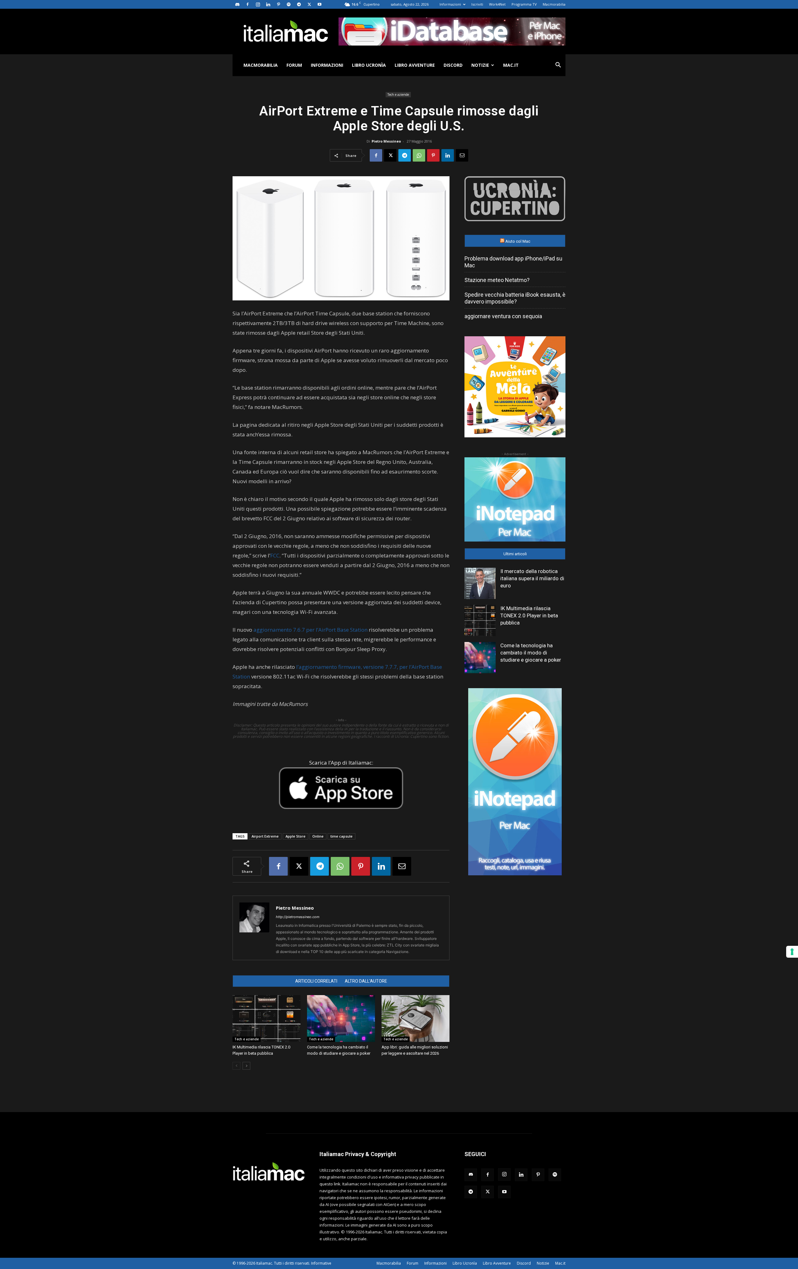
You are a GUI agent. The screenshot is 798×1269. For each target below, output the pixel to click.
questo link (330, 1184)
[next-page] (246, 1066)
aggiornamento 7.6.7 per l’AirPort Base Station (310, 629)
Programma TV (524, 4)
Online (318, 836)
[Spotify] (288, 4)
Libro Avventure (415, 65)
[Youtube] (319, 4)
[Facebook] (247, 4)
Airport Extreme (265, 836)
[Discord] (237, 4)
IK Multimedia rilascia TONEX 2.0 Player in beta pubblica (529, 615)
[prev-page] (236, 1066)
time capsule (341, 836)
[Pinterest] (278, 4)
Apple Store (295, 836)
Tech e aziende (398, 94)
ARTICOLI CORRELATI (316, 981)
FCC (274, 555)
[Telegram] (299, 4)
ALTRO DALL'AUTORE (366, 981)
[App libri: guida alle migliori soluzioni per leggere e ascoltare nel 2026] (415, 1018)
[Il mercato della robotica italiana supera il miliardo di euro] (480, 583)
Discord (453, 65)
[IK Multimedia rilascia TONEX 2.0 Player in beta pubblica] (266, 1018)
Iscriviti (477, 4)
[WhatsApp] (419, 155)
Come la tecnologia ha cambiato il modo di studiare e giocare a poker (530, 652)
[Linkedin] (268, 4)
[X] (309, 4)
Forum (294, 65)
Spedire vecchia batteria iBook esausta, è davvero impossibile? (514, 298)
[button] (557, 66)
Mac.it (511, 65)
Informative (321, 1263)
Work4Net (497, 4)
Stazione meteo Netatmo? (497, 280)
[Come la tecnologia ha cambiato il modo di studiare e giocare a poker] (341, 1018)
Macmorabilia (554, 4)
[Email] (462, 155)
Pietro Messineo (386, 141)
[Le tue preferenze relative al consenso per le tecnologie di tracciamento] (792, 952)
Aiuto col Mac (517, 241)
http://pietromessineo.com (298, 917)
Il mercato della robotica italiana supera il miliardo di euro (532, 578)
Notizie (480, 65)
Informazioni (450, 4)
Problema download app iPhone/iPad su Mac (513, 262)
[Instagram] (257, 4)
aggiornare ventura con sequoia (503, 316)
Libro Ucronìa (369, 65)
